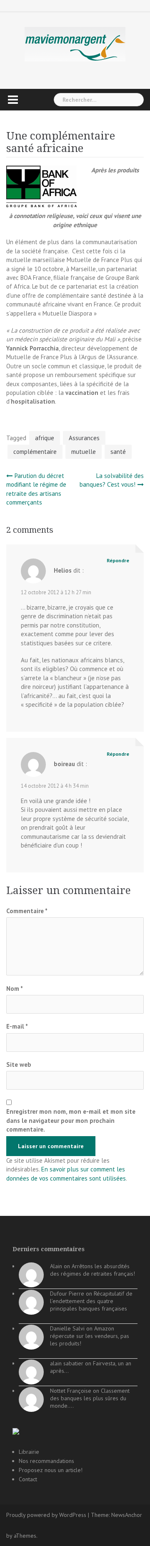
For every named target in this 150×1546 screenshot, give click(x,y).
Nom (14, 988)
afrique (44, 438)
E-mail (17, 1026)
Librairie (29, 1451)
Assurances (84, 438)
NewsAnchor (126, 1515)
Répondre (118, 560)
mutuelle (83, 452)
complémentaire (35, 452)
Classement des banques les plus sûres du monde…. (90, 1398)
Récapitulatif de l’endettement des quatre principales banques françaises (91, 1301)
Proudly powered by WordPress (46, 1515)
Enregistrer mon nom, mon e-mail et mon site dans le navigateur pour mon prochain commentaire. (70, 1120)
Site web (18, 1064)
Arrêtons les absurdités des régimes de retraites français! (92, 1269)
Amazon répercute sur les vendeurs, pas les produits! (89, 1336)
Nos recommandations (46, 1461)
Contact (28, 1479)
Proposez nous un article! (50, 1470)
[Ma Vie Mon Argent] (75, 44)
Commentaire (27, 911)
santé (118, 452)
